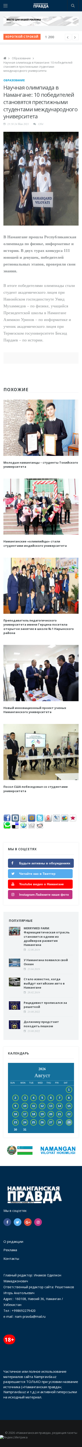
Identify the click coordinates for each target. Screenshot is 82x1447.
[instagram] (38, 1222)
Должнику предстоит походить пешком (41, 1024)
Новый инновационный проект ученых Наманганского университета (34, 710)
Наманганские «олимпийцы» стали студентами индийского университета (35, 543)
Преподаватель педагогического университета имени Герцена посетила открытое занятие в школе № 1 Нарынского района (38, 626)
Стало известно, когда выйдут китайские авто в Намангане (44, 983)
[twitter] (17, 1222)
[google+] (28, 1222)
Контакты (11, 1258)
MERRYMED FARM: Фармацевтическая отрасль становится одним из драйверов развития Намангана (46, 936)
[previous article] (75, 37)
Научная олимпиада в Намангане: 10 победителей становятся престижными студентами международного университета (37, 67)
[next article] (68, 37)
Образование (21, 58)
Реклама (10, 1250)
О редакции (13, 1241)
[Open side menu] (5, 5)
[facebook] (7, 1222)
